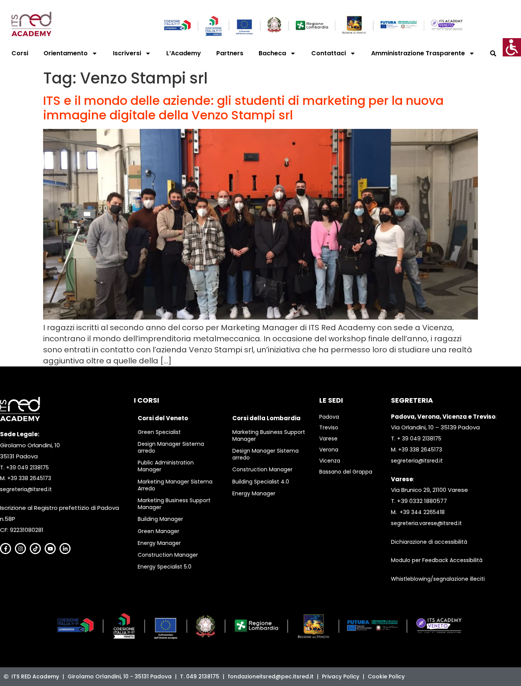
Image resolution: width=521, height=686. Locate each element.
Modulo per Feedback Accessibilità (436, 560)
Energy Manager (159, 543)
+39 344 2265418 (422, 512)
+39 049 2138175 (27, 467)
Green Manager (158, 531)
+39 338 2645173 (29, 478)
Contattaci (328, 53)
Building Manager (160, 519)
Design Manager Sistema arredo (171, 447)
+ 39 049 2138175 (419, 438)
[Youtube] (50, 548)
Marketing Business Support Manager (174, 503)
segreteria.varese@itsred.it (426, 523)
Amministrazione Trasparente (418, 53)
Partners (229, 53)
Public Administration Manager (166, 466)
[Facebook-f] (5, 548)
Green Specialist (159, 432)
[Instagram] (20, 548)
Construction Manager (168, 555)
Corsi (19, 53)
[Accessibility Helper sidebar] (512, 47)
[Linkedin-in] (65, 548)
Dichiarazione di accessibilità (429, 542)
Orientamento (65, 53)
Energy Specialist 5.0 (164, 566)
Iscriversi (127, 53)
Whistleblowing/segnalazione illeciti (438, 579)
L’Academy (183, 53)
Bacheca (272, 53)
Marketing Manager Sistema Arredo (175, 485)
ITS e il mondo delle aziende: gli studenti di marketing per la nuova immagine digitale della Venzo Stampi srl (243, 108)
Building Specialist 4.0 (260, 481)
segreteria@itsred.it (26, 489)
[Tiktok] (35, 548)
